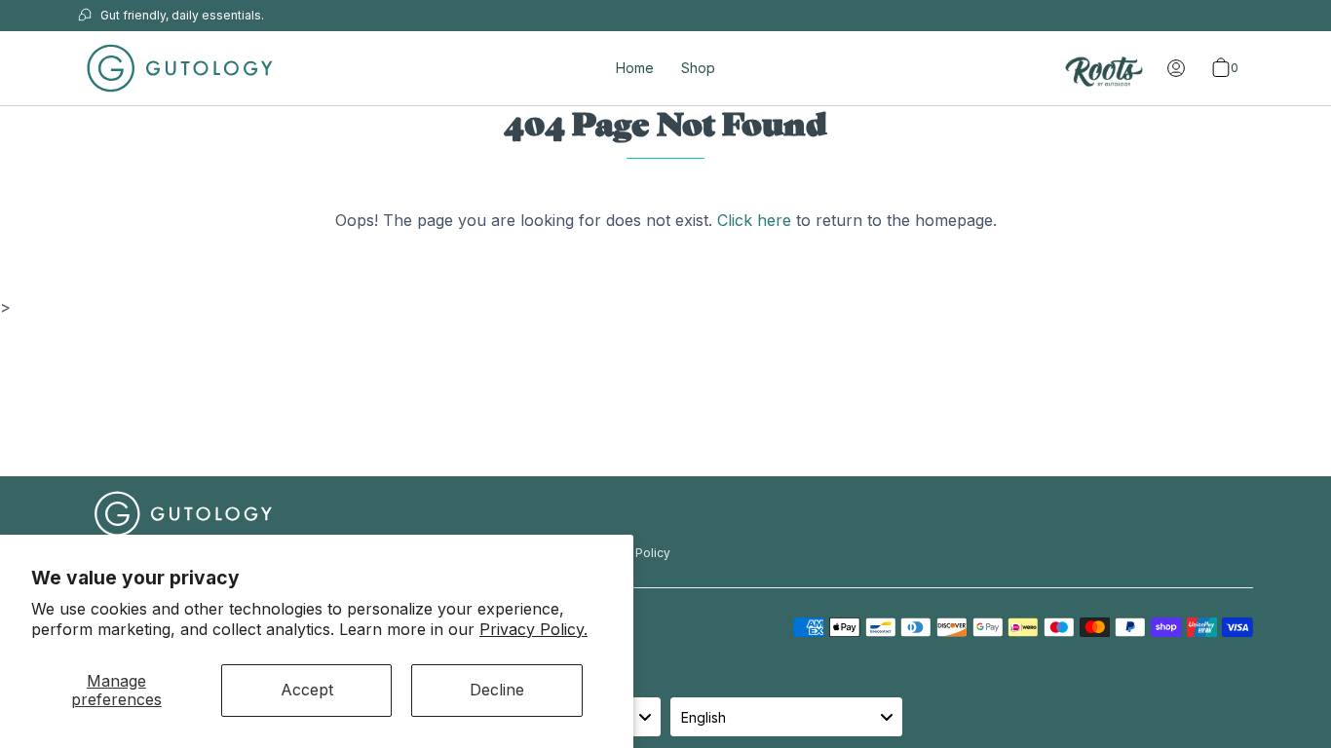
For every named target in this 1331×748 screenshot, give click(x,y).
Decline (497, 689)
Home (635, 67)
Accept (307, 689)
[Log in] (1176, 68)
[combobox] (786, 716)
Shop (698, 67)
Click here (754, 220)
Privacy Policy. (533, 629)
